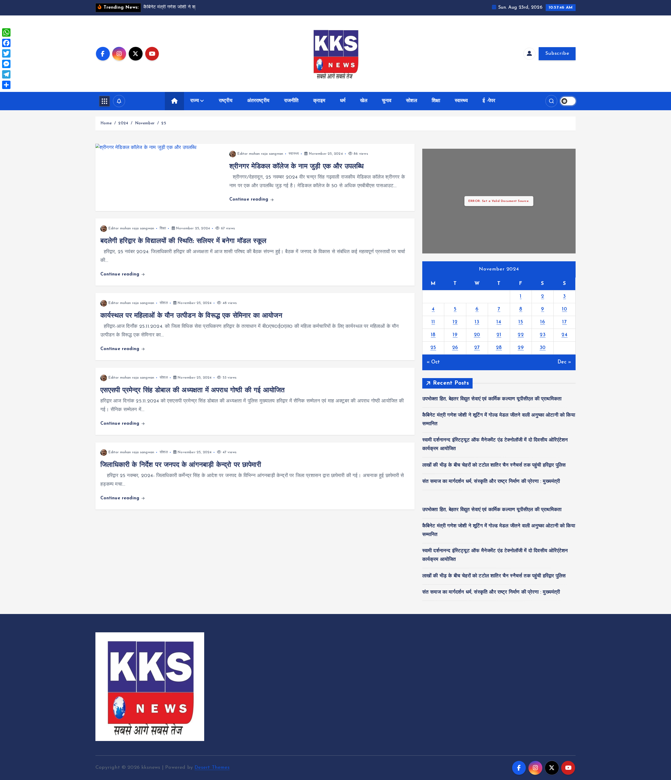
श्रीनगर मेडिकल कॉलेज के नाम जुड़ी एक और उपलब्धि (296, 166)
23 (542, 335)
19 (455, 335)
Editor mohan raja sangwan (260, 154)
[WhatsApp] (6, 32)
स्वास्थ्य (461, 100)
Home (106, 123)
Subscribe (557, 53)
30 (543, 347)
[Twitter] (6, 53)
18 (433, 335)
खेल (363, 100)
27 (477, 347)
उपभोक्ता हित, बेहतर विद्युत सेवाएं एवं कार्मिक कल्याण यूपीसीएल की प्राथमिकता (491, 399)
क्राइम (319, 100)
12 (455, 322)
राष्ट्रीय (225, 100)
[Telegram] (6, 74)
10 (564, 309)
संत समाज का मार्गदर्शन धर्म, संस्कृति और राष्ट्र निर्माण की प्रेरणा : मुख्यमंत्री (491, 481)
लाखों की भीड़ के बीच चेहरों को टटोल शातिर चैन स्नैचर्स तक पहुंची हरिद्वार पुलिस (494, 465)
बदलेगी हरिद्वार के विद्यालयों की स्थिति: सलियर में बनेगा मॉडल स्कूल (183, 241)
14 (498, 322)
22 (521, 335)
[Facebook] (6, 43)
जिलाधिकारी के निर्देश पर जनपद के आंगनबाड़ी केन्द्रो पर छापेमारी (180, 465)
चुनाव (387, 100)
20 (477, 335)
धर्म (342, 100)
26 (455, 347)
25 (163, 123)
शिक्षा (436, 100)
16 (542, 322)
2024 (123, 123)
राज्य (194, 100)
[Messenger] (6, 64)
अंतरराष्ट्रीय (258, 100)
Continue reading (249, 199)
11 (433, 322)
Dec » (564, 362)
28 (499, 347)
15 (520, 322)
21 (498, 335)
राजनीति (291, 100)
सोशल (411, 100)
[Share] (6, 85)
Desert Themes (212, 767)
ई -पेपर (489, 100)
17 (564, 322)
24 (564, 335)
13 (477, 322)
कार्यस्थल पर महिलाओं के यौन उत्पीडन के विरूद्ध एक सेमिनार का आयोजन (191, 315)
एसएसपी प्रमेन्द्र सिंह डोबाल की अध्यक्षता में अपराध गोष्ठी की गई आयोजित (192, 390)
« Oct (433, 362)
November (145, 123)
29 (521, 347)
